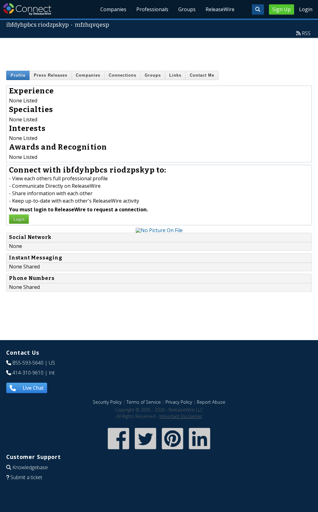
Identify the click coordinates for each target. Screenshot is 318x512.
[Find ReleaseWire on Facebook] (118, 450)
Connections (122, 75)
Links (175, 75)
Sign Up (281, 9)
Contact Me (202, 75)
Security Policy (107, 402)
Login (305, 9)
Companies (113, 9)
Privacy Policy (179, 402)
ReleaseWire (220, 9)
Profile (18, 75)
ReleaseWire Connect (27, 9)
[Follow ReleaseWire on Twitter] (145, 450)
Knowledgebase (30, 467)
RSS (306, 33)
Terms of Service (143, 402)
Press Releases (50, 75)
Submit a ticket (26, 477)
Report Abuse (211, 402)
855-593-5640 (27, 362)
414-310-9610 (27, 372)
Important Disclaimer (180, 416)
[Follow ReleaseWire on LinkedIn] (199, 450)
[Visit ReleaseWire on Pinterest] (172, 450)
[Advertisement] (159, 52)
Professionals (152, 9)
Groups (187, 9)
